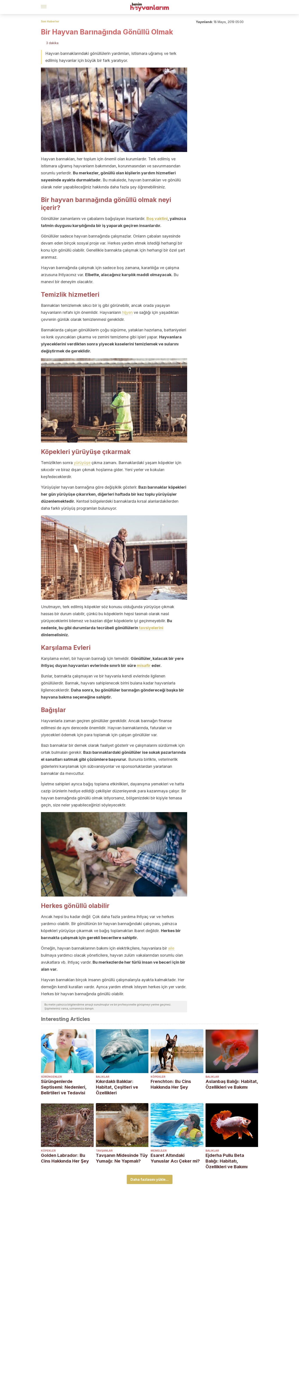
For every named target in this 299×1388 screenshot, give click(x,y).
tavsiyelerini (151, 627)
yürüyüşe (82, 462)
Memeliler (159, 1150)
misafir (144, 665)
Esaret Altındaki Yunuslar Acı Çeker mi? (175, 1158)
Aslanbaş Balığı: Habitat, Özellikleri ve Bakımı (232, 1084)
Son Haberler (50, 21)
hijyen (127, 312)
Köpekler (158, 1076)
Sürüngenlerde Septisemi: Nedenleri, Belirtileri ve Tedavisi (63, 1087)
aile (171, 948)
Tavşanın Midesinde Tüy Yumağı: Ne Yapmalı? (122, 1158)
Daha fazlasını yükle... (149, 1179)
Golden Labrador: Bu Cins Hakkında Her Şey (65, 1158)
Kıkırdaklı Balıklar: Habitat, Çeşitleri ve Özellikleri (117, 1087)
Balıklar (102, 1076)
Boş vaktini (157, 218)
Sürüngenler (51, 1076)
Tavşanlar (104, 1150)
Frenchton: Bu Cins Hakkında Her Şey (171, 1084)
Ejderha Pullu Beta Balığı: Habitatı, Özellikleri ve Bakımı (227, 1161)
